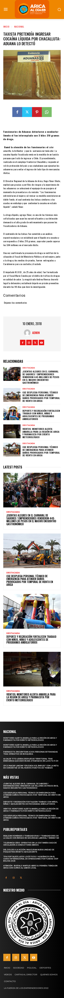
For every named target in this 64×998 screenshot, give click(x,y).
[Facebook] (17, 112)
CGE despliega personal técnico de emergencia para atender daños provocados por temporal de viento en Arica (41, 396)
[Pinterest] (37, 112)
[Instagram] (29, 342)
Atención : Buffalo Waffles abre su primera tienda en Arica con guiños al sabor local (30, 867)
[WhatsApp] (47, 112)
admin (36, 333)
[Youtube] (41, 342)
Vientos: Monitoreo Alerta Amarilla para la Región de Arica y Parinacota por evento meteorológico (40, 433)
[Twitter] (27, 112)
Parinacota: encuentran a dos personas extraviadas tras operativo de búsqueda (30, 753)
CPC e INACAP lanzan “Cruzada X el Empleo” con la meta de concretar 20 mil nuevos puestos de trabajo (30, 767)
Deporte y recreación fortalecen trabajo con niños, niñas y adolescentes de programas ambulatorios (41, 415)
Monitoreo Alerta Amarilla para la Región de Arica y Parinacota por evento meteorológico (30, 739)
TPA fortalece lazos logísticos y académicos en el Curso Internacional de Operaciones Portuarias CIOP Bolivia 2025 (30, 859)
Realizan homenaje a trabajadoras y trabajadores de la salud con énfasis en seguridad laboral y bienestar (31, 837)
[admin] (28, 332)
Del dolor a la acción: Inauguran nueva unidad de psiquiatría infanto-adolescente (28, 851)
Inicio (6, 26)
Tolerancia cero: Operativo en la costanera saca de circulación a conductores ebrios (30, 844)
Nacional (19, 26)
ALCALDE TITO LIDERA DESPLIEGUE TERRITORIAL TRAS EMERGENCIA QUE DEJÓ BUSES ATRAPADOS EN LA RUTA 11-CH (30, 760)
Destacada (28, 368)
